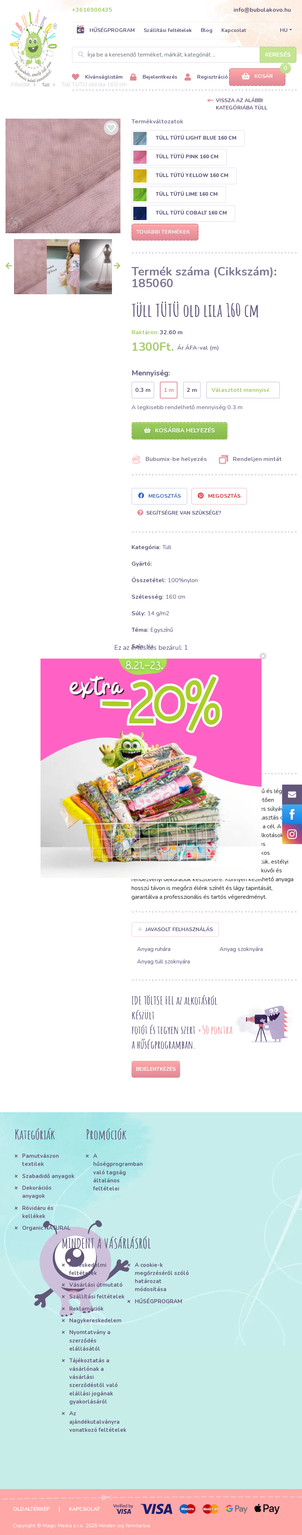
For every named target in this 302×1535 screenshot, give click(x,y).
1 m (169, 390)
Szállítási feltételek (168, 30)
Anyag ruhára (154, 949)
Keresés (278, 55)
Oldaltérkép (31, 1509)
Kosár (263, 76)
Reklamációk (86, 1308)
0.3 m (143, 390)
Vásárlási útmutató (96, 1285)
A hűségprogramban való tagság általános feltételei (118, 1172)
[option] (63, 176)
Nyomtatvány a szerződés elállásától (89, 1340)
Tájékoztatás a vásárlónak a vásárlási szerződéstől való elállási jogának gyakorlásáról (93, 1381)
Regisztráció (212, 76)
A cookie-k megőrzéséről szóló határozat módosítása (162, 1277)
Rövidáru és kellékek (37, 1212)
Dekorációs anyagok (37, 1192)
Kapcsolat (233, 30)
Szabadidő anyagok (48, 1176)
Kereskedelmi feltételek (87, 1269)
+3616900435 (92, 10)
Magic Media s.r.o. (63, 1525)
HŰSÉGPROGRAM (112, 30)
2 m (192, 390)
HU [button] (284, 30)
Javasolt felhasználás (179, 929)
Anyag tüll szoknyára (163, 962)
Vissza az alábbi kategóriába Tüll (241, 104)
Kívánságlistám (103, 76)
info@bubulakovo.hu (262, 10)
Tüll (46, 85)
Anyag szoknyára (241, 949)
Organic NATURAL (46, 1228)
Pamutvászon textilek (40, 1160)
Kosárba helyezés (184, 430)
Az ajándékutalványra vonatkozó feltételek (97, 1422)
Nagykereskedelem (95, 1320)
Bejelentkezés (159, 76)
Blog (207, 30)
